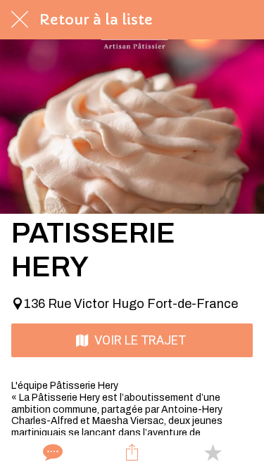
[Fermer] (19, 19)
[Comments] (51, 452)
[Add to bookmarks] (213, 452)
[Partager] (132, 452)
